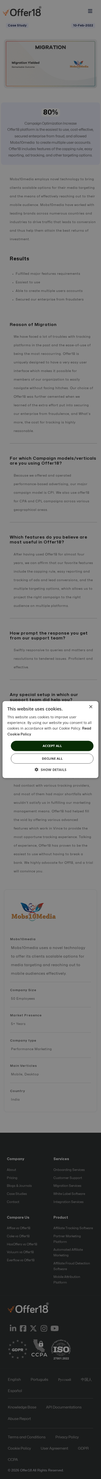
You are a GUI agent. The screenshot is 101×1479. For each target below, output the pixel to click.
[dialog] (50, 739)
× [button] (90, 707)
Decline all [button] (52, 758)
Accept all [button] (52, 746)
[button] (50, 769)
